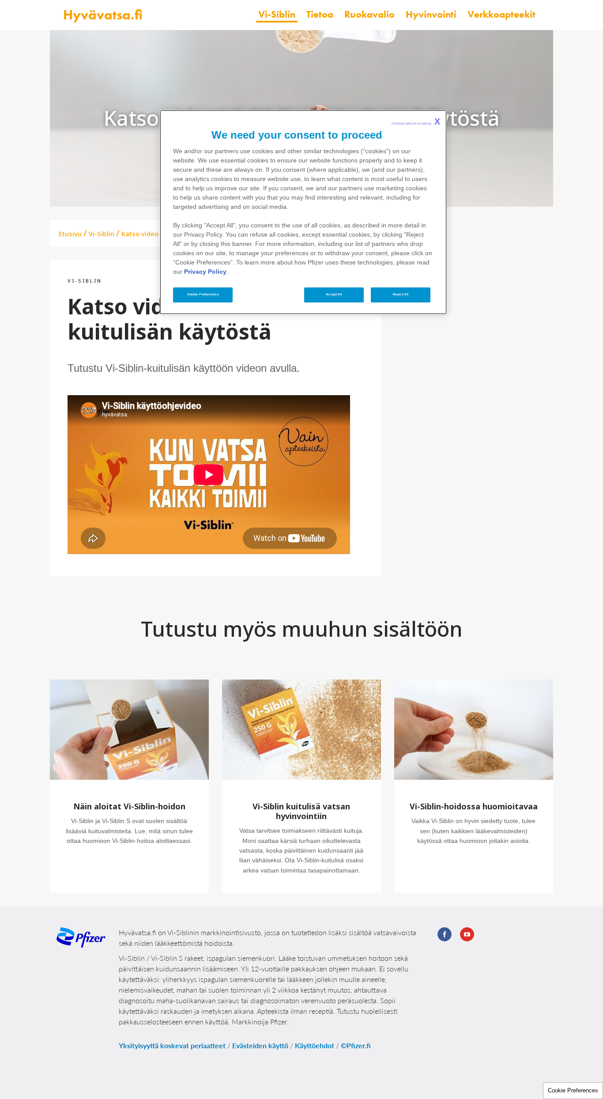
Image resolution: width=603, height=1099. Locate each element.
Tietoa (319, 14)
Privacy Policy (205, 271)
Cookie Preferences (573, 1090)
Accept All (334, 294)
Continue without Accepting (416, 121)
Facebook (444, 934)
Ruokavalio (369, 14)
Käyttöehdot (314, 1045)
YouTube (467, 934)
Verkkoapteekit (501, 14)
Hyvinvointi (431, 14)
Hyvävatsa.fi (103, 14)
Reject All (401, 294)
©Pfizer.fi (356, 1045)
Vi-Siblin (276, 14)
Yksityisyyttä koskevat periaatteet (172, 1045)
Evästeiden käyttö (260, 1045)
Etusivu (70, 233)
